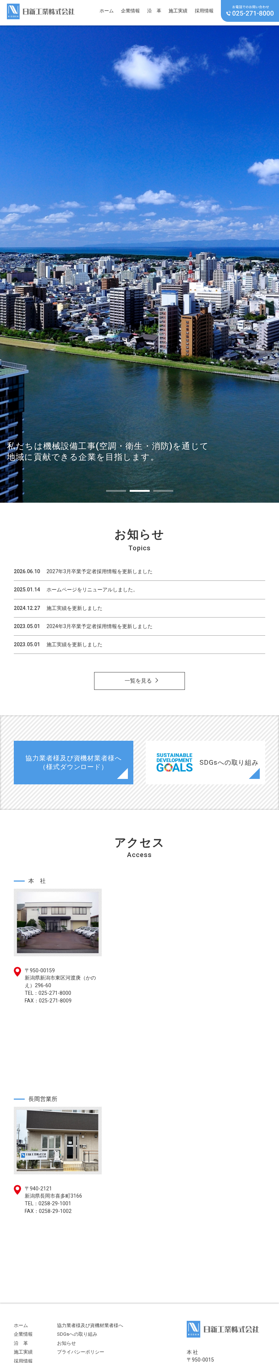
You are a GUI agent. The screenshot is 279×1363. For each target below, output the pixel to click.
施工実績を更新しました (74, 608)
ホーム (107, 10)
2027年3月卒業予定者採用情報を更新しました (99, 571)
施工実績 (178, 10)
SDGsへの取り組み (77, 1334)
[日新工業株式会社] (41, 9)
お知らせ (66, 1343)
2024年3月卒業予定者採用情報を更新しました (99, 626)
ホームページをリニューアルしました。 (92, 589)
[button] (116, 491)
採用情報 (204, 10)
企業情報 (130, 10)
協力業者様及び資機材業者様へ (90, 1325)
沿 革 (154, 10)
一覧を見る (138, 681)
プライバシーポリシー (80, 1352)
